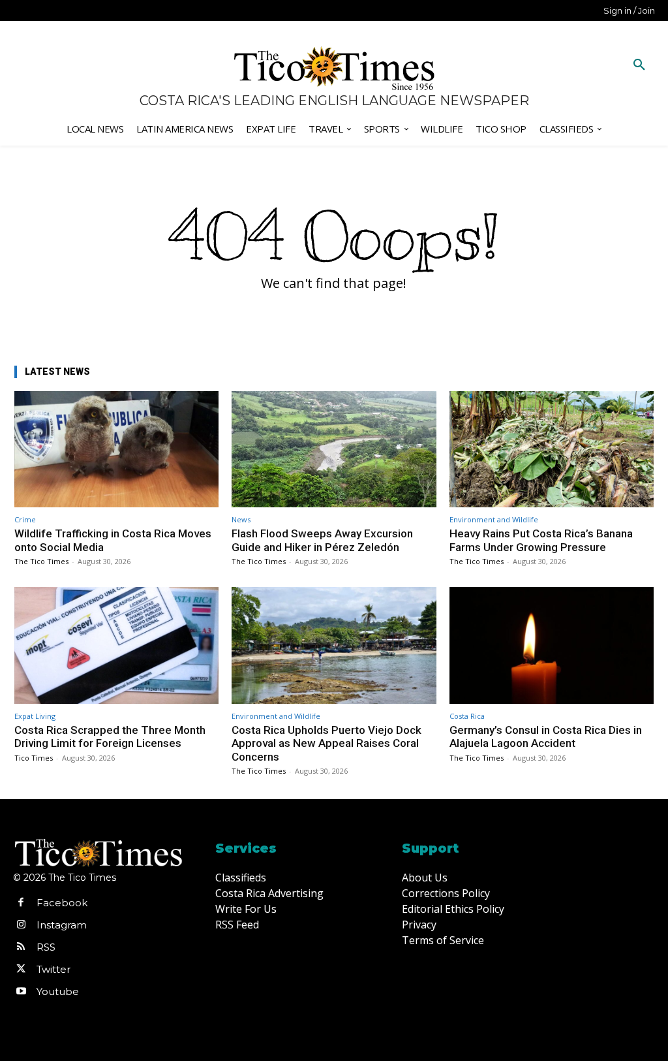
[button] (639, 65)
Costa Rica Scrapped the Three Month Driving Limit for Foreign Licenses (109, 736)
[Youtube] (21, 992)
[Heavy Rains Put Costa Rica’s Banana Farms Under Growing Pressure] (551, 449)
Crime (25, 519)
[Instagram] (21, 925)
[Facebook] (21, 903)
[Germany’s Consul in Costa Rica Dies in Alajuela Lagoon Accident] (551, 645)
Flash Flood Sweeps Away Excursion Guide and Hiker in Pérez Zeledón (322, 540)
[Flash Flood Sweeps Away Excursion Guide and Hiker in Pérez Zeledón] (334, 449)
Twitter (53, 969)
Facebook (62, 902)
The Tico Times (41, 561)
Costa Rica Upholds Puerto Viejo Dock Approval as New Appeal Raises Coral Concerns (326, 743)
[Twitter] (21, 969)
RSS (46, 947)
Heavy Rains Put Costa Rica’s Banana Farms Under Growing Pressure (541, 540)
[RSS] (21, 947)
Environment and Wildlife (493, 519)
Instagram (62, 925)
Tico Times (33, 758)
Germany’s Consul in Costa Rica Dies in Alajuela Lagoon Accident (545, 736)
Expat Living (34, 716)
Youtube (58, 991)
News (241, 519)
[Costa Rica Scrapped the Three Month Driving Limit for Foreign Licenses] (116, 645)
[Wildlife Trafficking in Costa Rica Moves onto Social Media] (116, 449)
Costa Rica (467, 716)
